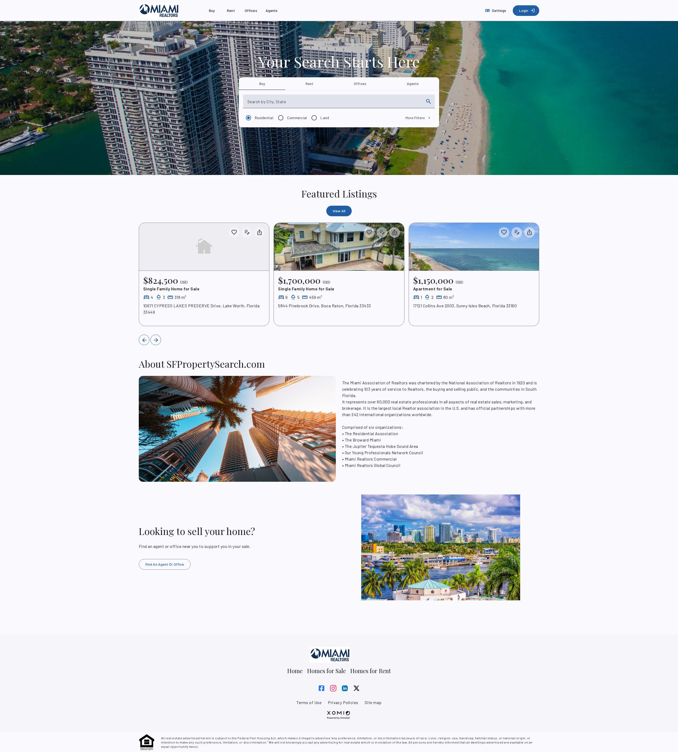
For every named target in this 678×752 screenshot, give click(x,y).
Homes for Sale (326, 670)
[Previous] (144, 340)
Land (324, 117)
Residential (264, 117)
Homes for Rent (370, 670)
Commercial (297, 117)
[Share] (259, 232)
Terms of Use (309, 702)
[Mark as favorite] (234, 232)
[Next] (155, 340)
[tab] (262, 83)
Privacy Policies (343, 702)
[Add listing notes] (247, 232)
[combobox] (334, 103)
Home (295, 670)
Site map (373, 702)
